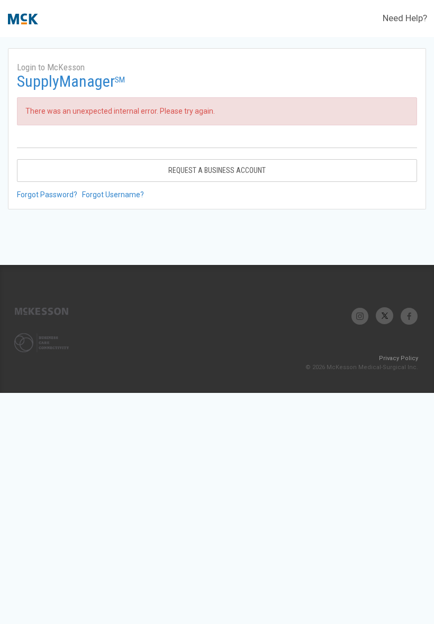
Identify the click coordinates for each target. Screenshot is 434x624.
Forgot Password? (47, 194)
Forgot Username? (113, 194)
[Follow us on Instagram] (360, 316)
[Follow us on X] (384, 316)
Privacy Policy (398, 358)
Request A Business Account (217, 170)
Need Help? (405, 18)
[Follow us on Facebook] (409, 316)
